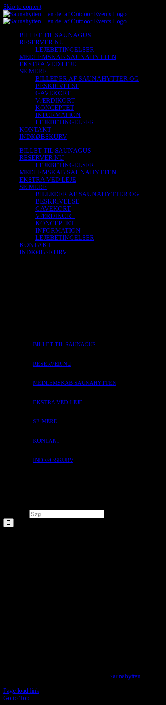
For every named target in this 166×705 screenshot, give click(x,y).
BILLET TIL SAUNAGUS (64, 345)
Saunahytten (125, 676)
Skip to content (22, 6)
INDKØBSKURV (53, 460)
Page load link (21, 690)
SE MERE (45, 421)
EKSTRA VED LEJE (58, 402)
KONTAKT (46, 441)
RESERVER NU (52, 364)
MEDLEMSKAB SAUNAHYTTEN (74, 383)
